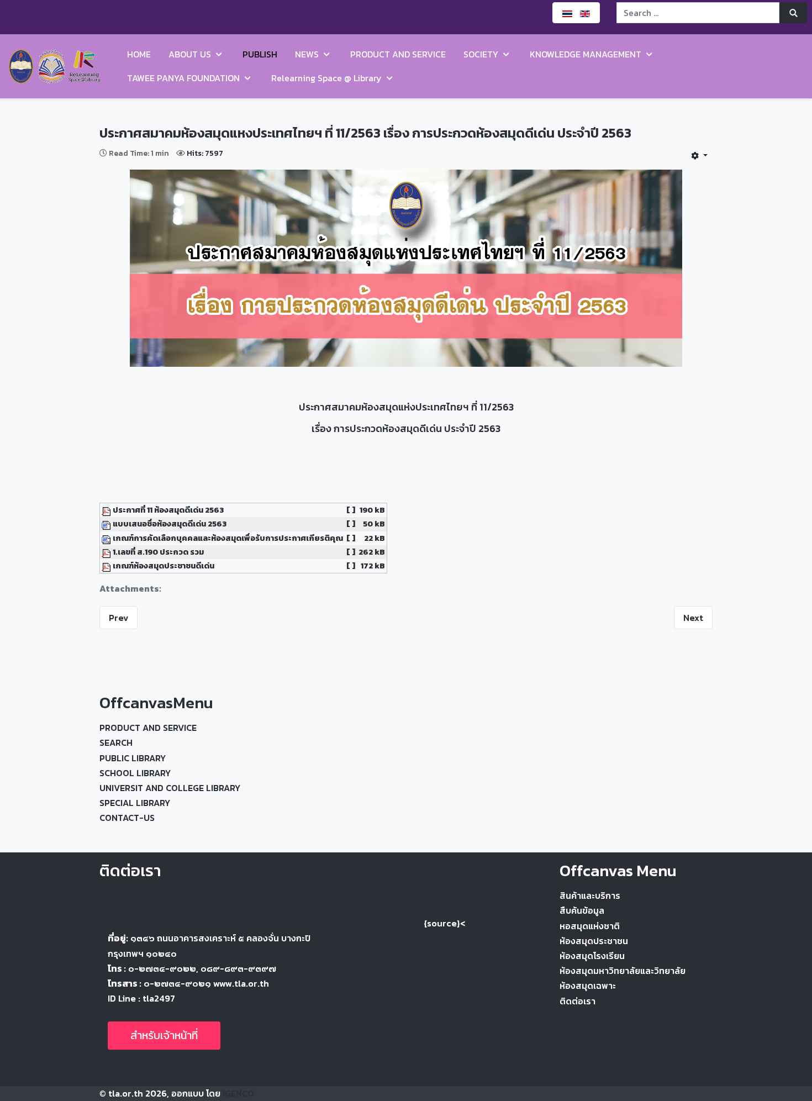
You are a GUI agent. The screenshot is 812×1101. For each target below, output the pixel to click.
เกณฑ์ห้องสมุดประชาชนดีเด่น (163, 566)
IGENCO (238, 1093)
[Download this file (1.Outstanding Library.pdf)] (107, 510)
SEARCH (116, 742)
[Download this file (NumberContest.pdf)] (107, 552)
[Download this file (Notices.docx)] (107, 538)
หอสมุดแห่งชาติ (590, 926)
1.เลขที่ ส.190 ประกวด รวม (158, 552)
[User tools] (699, 155)
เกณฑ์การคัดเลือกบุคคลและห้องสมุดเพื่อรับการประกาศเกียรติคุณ (228, 538)
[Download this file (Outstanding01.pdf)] (107, 566)
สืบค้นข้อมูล (582, 910)
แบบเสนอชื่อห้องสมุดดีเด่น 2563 (169, 524)
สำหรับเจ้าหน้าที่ (164, 1035)
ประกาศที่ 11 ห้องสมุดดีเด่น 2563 (168, 510)
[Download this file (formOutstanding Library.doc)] (107, 524)
